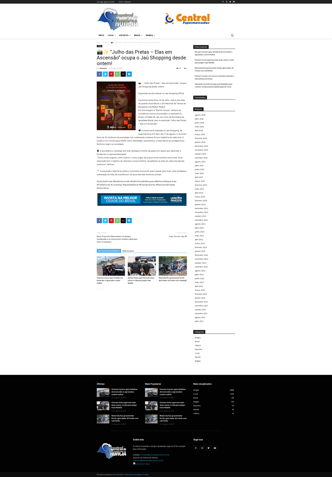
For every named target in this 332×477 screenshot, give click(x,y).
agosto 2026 (200, 115)
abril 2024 (199, 193)
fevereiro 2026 (201, 138)
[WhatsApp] (117, 74)
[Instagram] (226, 1)
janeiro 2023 (200, 251)
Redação (103, 68)
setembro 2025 (201, 157)
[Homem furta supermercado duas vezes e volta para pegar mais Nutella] (142, 266)
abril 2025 (199, 177)
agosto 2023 (200, 224)
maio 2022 (199, 282)
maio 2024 (199, 189)
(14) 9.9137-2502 (143, 464)
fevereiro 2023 (201, 247)
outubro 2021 (200, 309)
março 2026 (200, 134)
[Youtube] (233, 1)
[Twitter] (230, 1)
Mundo (198, 357)
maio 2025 (199, 173)
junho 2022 (199, 278)
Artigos (105, 42)
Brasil (197, 341)
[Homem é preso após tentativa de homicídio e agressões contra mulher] (111, 266)
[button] (232, 35)
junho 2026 (199, 122)
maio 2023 (199, 235)
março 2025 (200, 181)
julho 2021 (199, 321)
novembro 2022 (201, 259)
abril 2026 (199, 130)
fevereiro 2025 (201, 185)
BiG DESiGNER (118, 474)
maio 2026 (199, 126)
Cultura (198, 345)
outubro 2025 (200, 154)
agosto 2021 (200, 317)
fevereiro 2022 (201, 294)
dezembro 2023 (201, 208)
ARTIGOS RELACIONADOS (109, 251)
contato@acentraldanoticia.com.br (155, 455)
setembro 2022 (201, 266)
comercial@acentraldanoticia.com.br (148, 460)
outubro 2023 (200, 216)
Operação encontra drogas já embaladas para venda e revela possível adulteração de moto (213, 85)
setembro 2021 (201, 313)
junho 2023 (199, 231)
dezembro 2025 (201, 146)
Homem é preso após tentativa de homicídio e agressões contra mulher (110, 280)
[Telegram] (129, 74)
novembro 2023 (201, 212)
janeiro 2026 (200, 142)
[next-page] (102, 288)
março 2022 (200, 290)
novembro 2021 (201, 305)
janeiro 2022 (200, 298)
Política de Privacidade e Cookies (136, 474)
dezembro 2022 (201, 255)
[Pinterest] (111, 74)
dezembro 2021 (201, 302)
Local (197, 353)
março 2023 (200, 243)
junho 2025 (199, 169)
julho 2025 (199, 165)
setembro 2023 (201, 220)
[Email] (123, 74)
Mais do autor (128, 251)
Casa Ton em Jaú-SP (178, 236)
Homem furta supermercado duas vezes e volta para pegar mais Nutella (141, 280)
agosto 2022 (200, 270)
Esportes (198, 349)
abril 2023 (199, 239)
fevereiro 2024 (201, 200)
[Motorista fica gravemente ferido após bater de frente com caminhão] (173, 266)
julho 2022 (199, 274)
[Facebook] (223, 1)
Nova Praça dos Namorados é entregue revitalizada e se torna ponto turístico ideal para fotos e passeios (117, 239)
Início (99, 42)
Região (198, 361)
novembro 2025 (201, 150)
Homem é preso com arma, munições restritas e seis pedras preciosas (214, 77)
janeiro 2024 (200, 204)
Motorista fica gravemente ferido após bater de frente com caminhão (214, 69)
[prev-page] (98, 288)
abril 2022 (199, 286)
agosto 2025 (200, 161)
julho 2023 (199, 228)
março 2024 (200, 196)
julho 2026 (199, 119)
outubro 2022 (200, 263)
